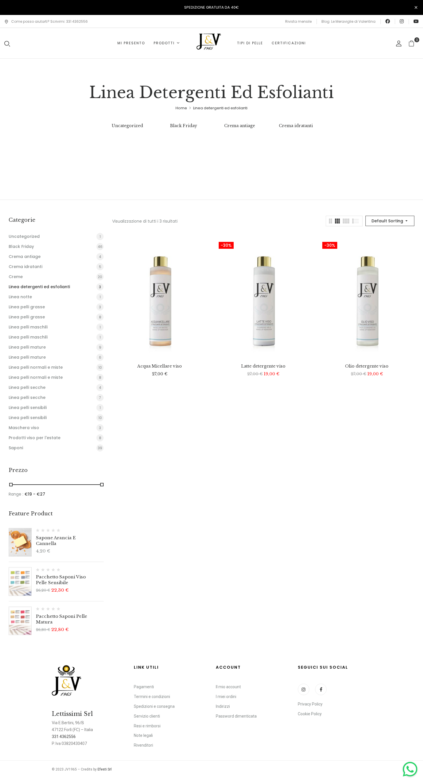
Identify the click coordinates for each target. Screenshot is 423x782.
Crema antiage (239, 125)
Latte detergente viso (263, 366)
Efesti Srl (105, 769)
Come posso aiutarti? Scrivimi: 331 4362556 (49, 21)
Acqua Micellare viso (159, 366)
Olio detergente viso (366, 366)
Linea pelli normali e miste (36, 367)
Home (181, 108)
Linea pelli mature (27, 347)
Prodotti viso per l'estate (34, 438)
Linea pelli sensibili (28, 407)
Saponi (16, 448)
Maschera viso (24, 428)
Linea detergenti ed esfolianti (39, 287)
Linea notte (20, 297)
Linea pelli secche (27, 387)
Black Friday (183, 125)
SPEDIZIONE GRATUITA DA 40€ (211, 7)
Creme (16, 277)
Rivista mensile (298, 21)
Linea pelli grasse (27, 307)
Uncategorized (127, 125)
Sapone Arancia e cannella (56, 540)
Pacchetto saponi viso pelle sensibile (61, 579)
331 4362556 (64, 736)
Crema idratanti (296, 125)
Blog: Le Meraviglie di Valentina (348, 21)
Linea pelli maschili (28, 327)
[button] (414, 43)
